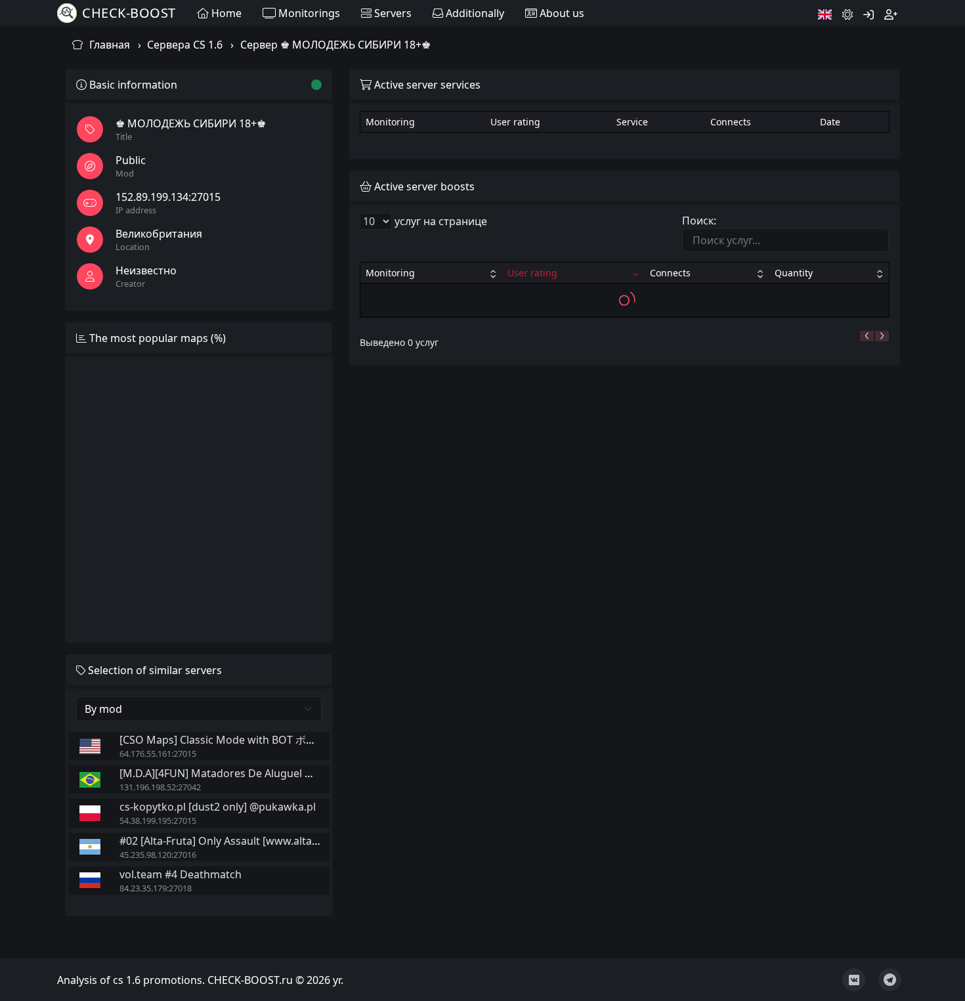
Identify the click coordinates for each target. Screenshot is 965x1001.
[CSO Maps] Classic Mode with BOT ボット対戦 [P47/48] (255, 740)
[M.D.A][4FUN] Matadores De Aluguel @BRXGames (243, 773)
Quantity (794, 272)
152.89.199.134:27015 (168, 197)
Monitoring (390, 272)
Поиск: (699, 220)
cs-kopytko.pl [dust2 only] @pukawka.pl (217, 806)
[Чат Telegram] (889, 979)
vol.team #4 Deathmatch (180, 874)
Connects (670, 272)
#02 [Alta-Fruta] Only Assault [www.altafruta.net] (239, 841)
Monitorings (308, 13)
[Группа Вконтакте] (853, 979)
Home (225, 13)
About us (560, 13)
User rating (532, 272)
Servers (392, 13)
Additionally (473, 13)
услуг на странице (439, 221)
